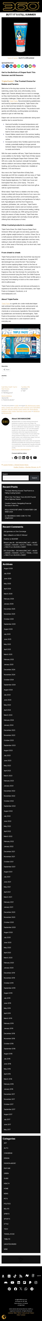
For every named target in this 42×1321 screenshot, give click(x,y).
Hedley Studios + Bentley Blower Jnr (26, 467)
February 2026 (9, 599)
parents (25, 409)
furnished (26, 407)
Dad (12, 407)
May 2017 (7, 1129)
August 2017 (8, 1114)
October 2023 (9, 740)
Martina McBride (7, 396)
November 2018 (9, 1038)
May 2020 (7, 948)
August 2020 (8, 932)
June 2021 (7, 882)
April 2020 (7, 953)
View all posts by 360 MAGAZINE (20, 449)
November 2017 (9, 1099)
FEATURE (7, 1168)
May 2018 (7, 1069)
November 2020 (9, 917)
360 (26, 405)
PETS (6, 1199)
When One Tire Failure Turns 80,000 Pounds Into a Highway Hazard (20, 498)
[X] (7, 66)
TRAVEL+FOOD (9, 1234)
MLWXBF (15, 539)
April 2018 (7, 1074)
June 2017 (7, 1124)
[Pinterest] (15, 66)
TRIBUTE (7, 1239)
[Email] (30, 66)
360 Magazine (32, 405)
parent (20, 409)
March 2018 (8, 1079)
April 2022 (7, 831)
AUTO (6, 1148)
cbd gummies (8, 531)
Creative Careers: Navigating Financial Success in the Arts (18, 504)
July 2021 (7, 877)
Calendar (10, 1313)
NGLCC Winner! (22, 535)
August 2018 (8, 1054)
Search (5, 474)
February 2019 (9, 1023)
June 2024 (7, 700)
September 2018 (9, 1049)
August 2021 (8, 872)
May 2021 (7, 887)
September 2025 (10, 624)
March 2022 (8, 836)
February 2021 (8, 902)
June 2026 (7, 579)
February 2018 (9, 1084)
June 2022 (7, 821)
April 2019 (7, 1013)
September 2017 (9, 1109)
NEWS (6, 1194)
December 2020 (9, 912)
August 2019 (8, 993)
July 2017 (7, 1119)
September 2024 (10, 685)
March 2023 (8, 776)
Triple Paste (13, 101)
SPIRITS (6, 1214)
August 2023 (8, 750)
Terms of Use (25, 1313)
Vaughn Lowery (27, 411)
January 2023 (8, 786)
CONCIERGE (8, 1153)
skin (28, 409)
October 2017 (8, 1104)
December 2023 (9, 730)
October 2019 (8, 983)
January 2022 (8, 846)
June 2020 (7, 942)
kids (3, 409)
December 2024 (9, 670)
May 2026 (7, 584)
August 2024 (8, 690)
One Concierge (21, 531)
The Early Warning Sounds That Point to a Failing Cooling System (19, 492)
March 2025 (8, 654)
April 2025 (7, 649)
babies (38, 405)
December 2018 (9, 1033)
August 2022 (8, 811)
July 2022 (7, 816)
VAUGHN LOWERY (19, 547)
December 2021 (9, 851)
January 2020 (8, 968)
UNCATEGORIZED (10, 1244)
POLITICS (7, 1204)
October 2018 (8, 1044)
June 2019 (7, 1003)
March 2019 (8, 1018)
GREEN (6, 1173)
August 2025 (8, 629)
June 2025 (7, 639)
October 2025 (9, 619)
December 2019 (9, 973)
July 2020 (7, 937)
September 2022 (10, 806)
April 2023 (7, 771)
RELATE (6, 1209)
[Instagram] (34, 66)
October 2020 (9, 922)
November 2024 (9, 675)
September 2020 (10, 927)
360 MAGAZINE (7, 413)
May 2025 (7, 644)
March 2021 (8, 897)
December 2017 (9, 1094)
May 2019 (7, 1008)
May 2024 (7, 705)
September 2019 (9, 988)
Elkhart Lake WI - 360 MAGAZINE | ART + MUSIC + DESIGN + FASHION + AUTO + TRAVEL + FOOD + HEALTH (21, 545)
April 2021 (7, 892)
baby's (3, 407)
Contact (23, 1314)
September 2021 (9, 867)
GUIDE (6, 1178)
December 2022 (9, 791)
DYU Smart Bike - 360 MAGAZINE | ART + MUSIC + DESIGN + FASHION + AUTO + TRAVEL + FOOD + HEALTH (21, 553)
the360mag (5, 411)
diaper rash (17, 407)
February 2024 (9, 720)
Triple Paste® (8, 81)
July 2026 (7, 573)
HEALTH (6, 1183)
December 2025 (9, 609)
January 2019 (8, 1028)
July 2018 (7, 1059)
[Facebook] (3, 66)
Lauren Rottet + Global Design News (15, 465)
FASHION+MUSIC (10, 1163)
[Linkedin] (11, 66)
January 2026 (8, 604)
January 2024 (8, 725)
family (21, 407)
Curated (8, 407)
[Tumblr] (26, 66)
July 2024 (7, 695)
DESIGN (6, 1158)
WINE (6, 1249)
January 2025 (8, 664)
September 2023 (10, 745)
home (31, 407)
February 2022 (9, 841)
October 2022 (9, 801)
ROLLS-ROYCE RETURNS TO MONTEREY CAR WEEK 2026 (21, 511)
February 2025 (9, 659)
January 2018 (8, 1089)
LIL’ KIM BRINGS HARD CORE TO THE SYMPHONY (18, 517)
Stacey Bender (34, 409)
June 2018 (7, 1064)
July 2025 (7, 634)
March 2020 (8, 958)
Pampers (15, 409)
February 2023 (9, 781)
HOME (15, 58)
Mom (5, 409)
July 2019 (7, 998)
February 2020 (9, 963)
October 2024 (9, 680)
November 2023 (9, 735)
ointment (10, 409)
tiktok (9, 411)
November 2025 (9, 614)
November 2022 (9, 796)
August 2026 (8, 568)
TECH (6, 1229)
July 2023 (7, 755)
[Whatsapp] (18, 66)
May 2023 (7, 766)
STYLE (6, 1224)
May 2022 (7, 826)
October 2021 (8, 862)
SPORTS (7, 1219)
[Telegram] (22, 66)
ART (5, 1143)
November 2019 (9, 978)
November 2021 (9, 857)
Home (10, 58)
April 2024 (7, 710)
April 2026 (7, 589)
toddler (14, 411)
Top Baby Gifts (25, 387)
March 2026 (8, 594)
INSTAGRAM (36, 407)
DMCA (19, 1313)
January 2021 (8, 907)
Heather (6, 539)
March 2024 (8, 715)
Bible (15, 1313)
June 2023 (7, 760)
